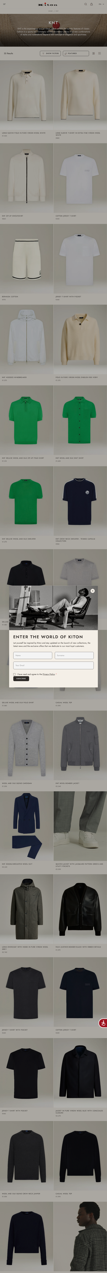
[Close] (93, 591)
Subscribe (21, 678)
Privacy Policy (49, 674)
